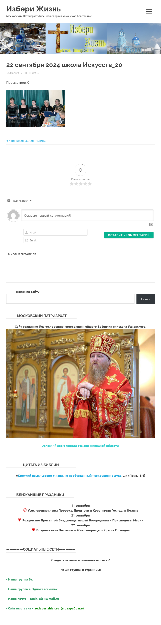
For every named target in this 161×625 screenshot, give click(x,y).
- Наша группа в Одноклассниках (32, 589)
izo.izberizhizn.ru (46, 608)
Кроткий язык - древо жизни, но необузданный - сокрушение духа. (70, 475)
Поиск (145, 299)
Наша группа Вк (20, 579)
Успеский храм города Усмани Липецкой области (80, 445)
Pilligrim (30, 72)
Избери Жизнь (33, 8)
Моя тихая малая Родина (27, 140)
